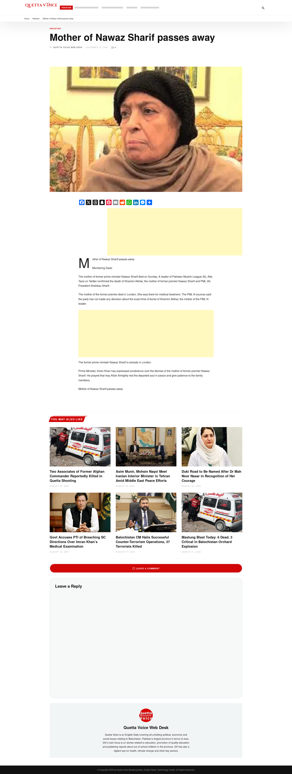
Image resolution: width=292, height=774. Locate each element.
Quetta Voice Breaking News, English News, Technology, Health (146, 769)
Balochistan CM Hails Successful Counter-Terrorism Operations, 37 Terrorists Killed (143, 541)
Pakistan (66, 7)
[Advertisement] (174, 231)
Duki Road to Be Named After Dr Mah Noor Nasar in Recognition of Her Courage (211, 476)
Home (26, 18)
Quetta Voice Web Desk (67, 47)
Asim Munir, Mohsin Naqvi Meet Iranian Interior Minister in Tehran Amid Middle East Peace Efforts (143, 476)
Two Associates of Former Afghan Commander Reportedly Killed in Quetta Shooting (77, 476)
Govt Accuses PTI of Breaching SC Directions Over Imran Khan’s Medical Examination (78, 541)
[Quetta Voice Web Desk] (146, 715)
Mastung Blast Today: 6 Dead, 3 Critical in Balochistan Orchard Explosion (207, 541)
